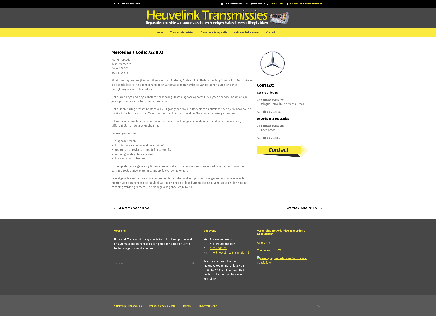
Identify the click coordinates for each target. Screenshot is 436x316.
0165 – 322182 (277, 4)
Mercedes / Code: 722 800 (133, 208)
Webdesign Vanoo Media (162, 306)
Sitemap (186, 306)
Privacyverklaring (207, 306)
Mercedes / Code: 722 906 (302, 208)
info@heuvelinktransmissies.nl (305, 4)
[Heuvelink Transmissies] (217, 18)
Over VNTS (263, 242)
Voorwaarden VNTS (269, 250)
